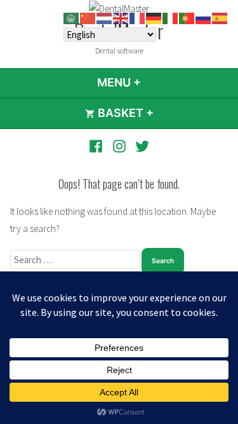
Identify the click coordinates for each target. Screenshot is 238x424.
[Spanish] (220, 17)
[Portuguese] (187, 17)
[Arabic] (71, 17)
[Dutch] (104, 17)
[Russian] (203, 17)
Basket (158, 113)
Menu (153, 82)
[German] (154, 17)
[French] (137, 17)
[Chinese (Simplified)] (88, 17)
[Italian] (170, 17)
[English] (121, 17)
